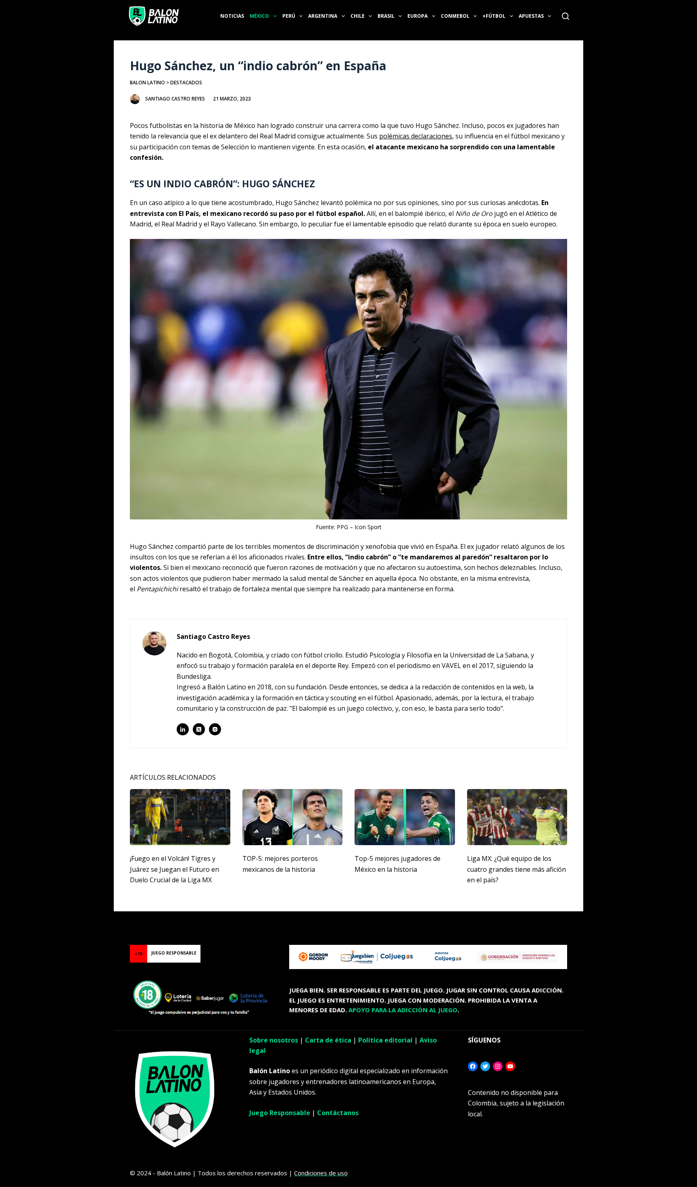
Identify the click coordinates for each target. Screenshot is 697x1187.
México (259, 16)
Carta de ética (328, 1040)
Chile (358, 16)
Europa (417, 16)
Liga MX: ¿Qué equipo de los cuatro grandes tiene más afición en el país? (516, 869)
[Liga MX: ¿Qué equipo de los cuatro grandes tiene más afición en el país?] (517, 817)
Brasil (386, 16)
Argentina (322, 16)
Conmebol (455, 16)
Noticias (232, 16)
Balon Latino (147, 82)
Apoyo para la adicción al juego (402, 1010)
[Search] (565, 16)
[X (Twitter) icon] (199, 729)
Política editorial (385, 1040)
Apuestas (531, 16)
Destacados (186, 82)
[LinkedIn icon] (183, 729)
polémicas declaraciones (415, 136)
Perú (288, 16)
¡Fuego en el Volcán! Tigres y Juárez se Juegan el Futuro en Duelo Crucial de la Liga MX (174, 869)
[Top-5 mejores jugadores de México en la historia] (405, 817)
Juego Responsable (279, 1112)
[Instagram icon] (215, 729)
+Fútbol (493, 16)
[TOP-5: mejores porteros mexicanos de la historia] (292, 817)
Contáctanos (338, 1112)
